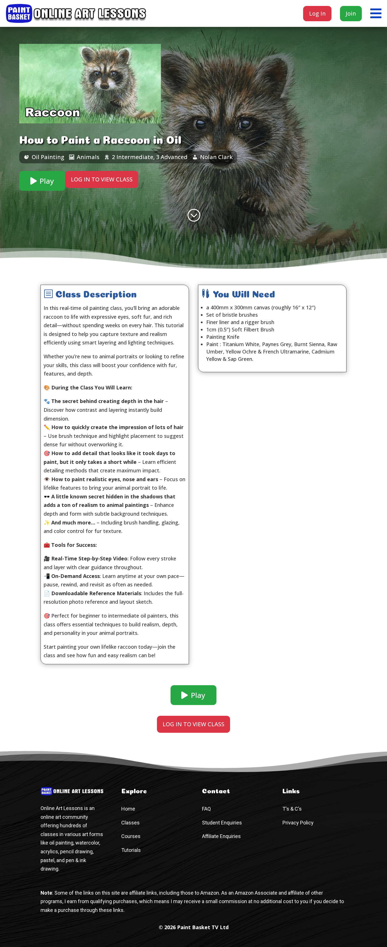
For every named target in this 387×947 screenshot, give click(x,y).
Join (351, 13)
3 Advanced (172, 157)
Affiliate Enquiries (221, 836)
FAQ (206, 809)
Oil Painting (48, 157)
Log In (317, 13)
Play (47, 181)
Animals (88, 157)
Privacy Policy (298, 823)
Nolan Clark (216, 157)
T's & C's (292, 809)
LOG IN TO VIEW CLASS (102, 179)
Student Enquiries (222, 823)
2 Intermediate (132, 157)
